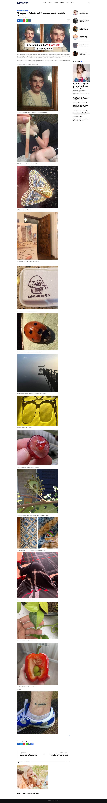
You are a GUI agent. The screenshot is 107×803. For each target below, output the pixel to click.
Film (67, 2)
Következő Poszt (63, 752)
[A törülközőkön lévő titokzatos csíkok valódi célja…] (75, 45)
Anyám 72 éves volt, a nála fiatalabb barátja (28, 793)
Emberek (56, 2)
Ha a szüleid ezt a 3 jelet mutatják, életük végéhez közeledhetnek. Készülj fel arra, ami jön (81, 98)
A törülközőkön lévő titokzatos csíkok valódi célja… (84, 46)
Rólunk (72, 2)
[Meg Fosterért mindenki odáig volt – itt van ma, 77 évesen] (75, 53)
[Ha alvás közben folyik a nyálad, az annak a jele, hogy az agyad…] (75, 37)
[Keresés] (89, 2)
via (69, 735)
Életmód (49, 2)
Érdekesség (62, 2)
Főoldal (44, 2)
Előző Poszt (23, 752)
